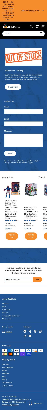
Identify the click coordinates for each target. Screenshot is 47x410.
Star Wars (5, 364)
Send (10, 153)
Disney (4, 380)
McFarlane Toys (10, 225)
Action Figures (7, 367)
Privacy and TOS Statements (13, 402)
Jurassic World (7, 386)
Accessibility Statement (10, 316)
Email (6, 119)
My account (6, 319)
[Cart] (37, 26)
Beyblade (5, 373)
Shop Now (13, 87)
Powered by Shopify (10, 405)
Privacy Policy (9, 163)
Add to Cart (12, 236)
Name (6, 107)
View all (42, 177)
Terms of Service (22, 163)
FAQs (4, 307)
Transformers (7, 383)
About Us (5, 303)
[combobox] (23, 33)
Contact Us (6, 310)
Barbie (4, 370)
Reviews (5, 313)
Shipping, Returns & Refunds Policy (16, 399)
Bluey (4, 377)
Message (8, 131)
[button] (10, 220)
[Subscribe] (37, 279)
